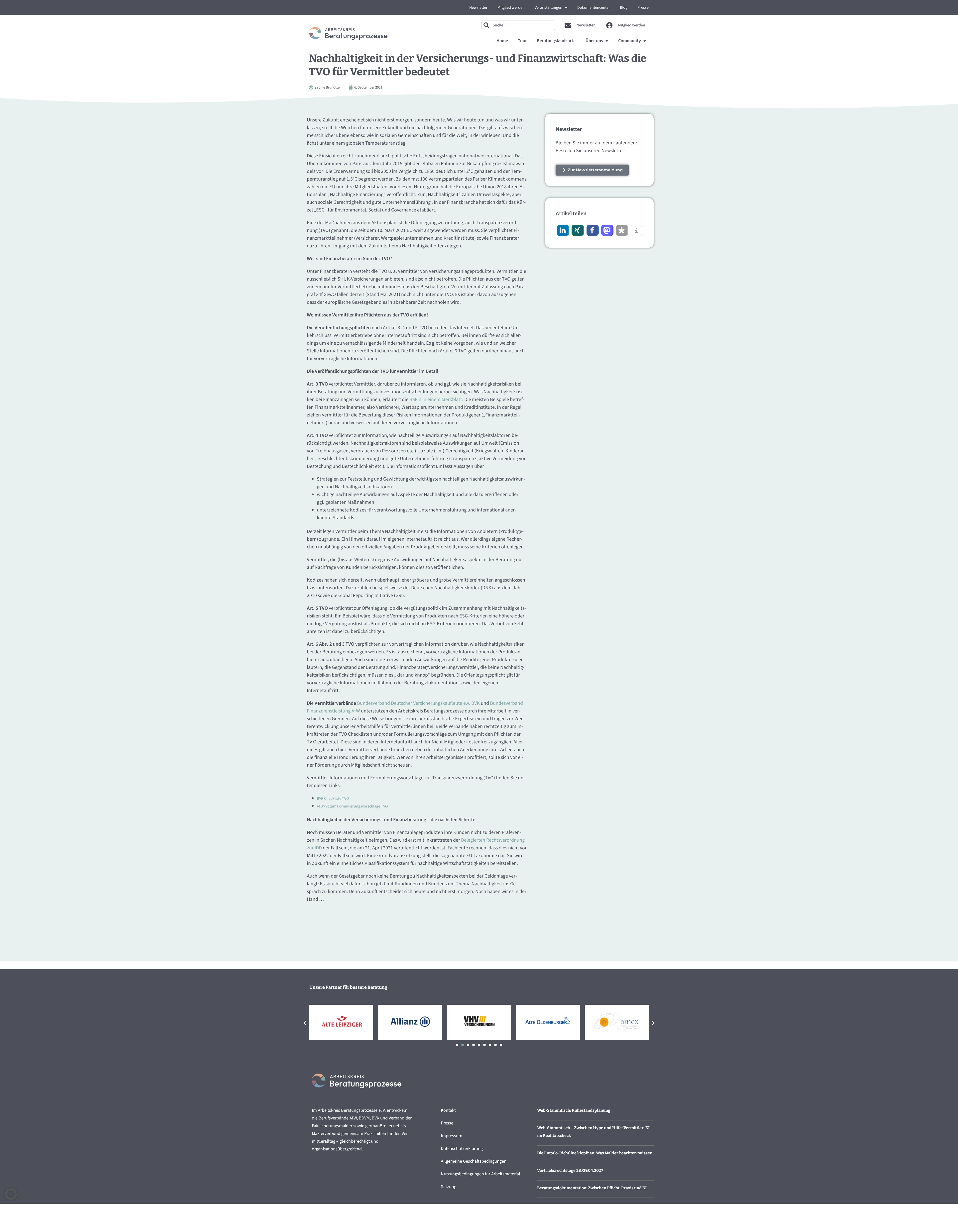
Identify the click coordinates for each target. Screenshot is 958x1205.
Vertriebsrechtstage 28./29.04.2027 (570, 1170)
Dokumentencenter (593, 7)
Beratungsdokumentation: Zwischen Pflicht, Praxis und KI (592, 1188)
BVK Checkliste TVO (333, 798)
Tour (522, 41)
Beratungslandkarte (556, 41)
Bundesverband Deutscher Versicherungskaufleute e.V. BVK (418, 703)
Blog (623, 7)
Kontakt (448, 1110)
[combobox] (518, 25)
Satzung (448, 1187)
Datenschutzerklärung (462, 1148)
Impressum (451, 1136)
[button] (562, 230)
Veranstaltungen (548, 7)
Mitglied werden (511, 7)
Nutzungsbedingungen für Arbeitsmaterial (480, 1174)
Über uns (594, 41)
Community (629, 41)
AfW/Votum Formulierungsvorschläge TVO (352, 806)
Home (502, 41)
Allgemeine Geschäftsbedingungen (473, 1161)
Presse (643, 7)
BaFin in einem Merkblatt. (436, 399)
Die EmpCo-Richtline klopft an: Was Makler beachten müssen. (595, 1153)
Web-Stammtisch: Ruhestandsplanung (573, 1110)
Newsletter (478, 7)
